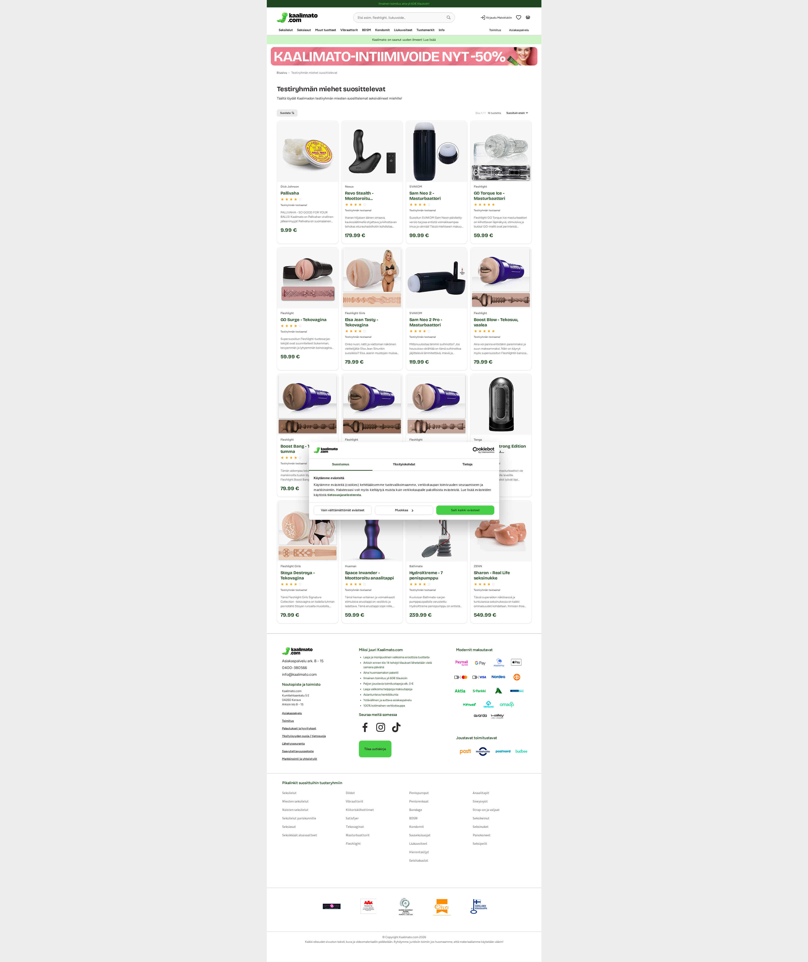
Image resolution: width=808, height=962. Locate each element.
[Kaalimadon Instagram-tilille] (381, 727)
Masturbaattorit (357, 835)
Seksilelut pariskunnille (299, 818)
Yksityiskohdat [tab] (404, 464)
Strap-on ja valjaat (486, 809)
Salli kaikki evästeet (465, 510)
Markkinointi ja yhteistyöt (299, 759)
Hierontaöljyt (419, 852)
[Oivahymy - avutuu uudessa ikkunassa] (442, 906)
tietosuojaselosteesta (344, 495)
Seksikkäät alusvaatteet (299, 835)
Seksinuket (481, 826)
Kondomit (382, 30)
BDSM (366, 30)
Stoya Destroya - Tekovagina (298, 575)
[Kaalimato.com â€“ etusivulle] (297, 651)
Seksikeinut (481, 818)
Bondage (415, 809)
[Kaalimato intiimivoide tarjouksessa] (404, 56)
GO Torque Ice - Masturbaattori (490, 196)
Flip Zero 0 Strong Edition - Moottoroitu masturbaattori (500, 451)
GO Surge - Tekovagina (304, 319)
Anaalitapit (481, 792)
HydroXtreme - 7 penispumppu (426, 575)
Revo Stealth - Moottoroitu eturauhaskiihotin (363, 198)
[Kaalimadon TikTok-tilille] (396, 727)
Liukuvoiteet (403, 30)
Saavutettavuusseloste (298, 751)
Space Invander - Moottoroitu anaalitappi (369, 575)
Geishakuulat (418, 860)
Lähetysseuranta (293, 743)
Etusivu (282, 73)
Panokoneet (482, 835)
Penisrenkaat (419, 801)
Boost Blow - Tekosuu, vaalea (496, 322)
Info (442, 30)
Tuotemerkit (426, 30)
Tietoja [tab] (467, 464)
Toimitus (495, 30)
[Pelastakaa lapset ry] (332, 906)
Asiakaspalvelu (519, 30)
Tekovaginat (355, 826)
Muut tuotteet (325, 30)
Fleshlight (353, 843)
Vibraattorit (349, 30)
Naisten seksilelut (295, 809)
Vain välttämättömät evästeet (342, 510)
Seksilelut (286, 30)
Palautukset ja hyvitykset (299, 728)
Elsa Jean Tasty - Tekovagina (361, 322)
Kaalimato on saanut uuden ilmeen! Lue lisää (404, 40)
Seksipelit (480, 843)
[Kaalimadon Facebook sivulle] (365, 727)
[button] (448, 17)
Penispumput (419, 792)
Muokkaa (401, 510)
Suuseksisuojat (420, 835)
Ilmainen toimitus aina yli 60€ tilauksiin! (404, 3)
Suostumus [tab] (340, 464)
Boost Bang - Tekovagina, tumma (306, 449)
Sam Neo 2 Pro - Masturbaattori (425, 322)
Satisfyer (352, 818)
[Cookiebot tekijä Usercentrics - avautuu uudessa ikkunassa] (475, 450)
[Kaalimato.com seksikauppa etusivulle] (313, 17)
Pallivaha (290, 193)
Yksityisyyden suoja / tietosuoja (304, 736)
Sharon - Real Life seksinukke (492, 575)
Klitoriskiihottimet (360, 809)
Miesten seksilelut (295, 801)
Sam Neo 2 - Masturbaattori (425, 196)
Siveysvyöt (480, 801)
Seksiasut (304, 30)
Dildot (350, 792)
